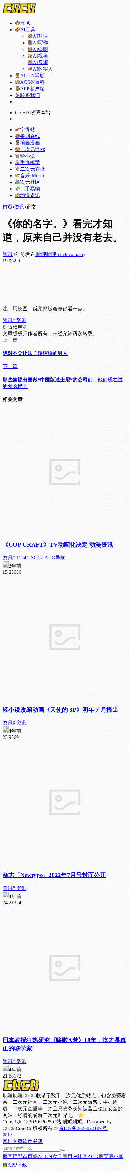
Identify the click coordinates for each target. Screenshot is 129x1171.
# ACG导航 (53, 557)
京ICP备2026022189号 (83, 1128)
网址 (8, 1141)
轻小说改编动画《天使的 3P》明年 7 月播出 (60, 709)
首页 (8, 206)
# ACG (33, 557)
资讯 (19, 206)
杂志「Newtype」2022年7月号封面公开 (54, 875)
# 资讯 (19, 320)
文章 (18, 1141)
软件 (28, 1141)
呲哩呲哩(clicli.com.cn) (60, 254)
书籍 (38, 1141)
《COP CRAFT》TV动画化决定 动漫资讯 (58, 544)
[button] (8, 1135)
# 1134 (19, 557)
